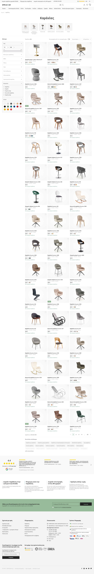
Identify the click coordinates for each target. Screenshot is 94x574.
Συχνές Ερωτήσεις (29, 531)
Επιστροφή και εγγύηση (30, 529)
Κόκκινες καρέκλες (30, 448)
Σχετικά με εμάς (5, 523)
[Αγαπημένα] (87, 4)
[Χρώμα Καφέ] (20, 103)
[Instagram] (84, 568)
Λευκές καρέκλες (29, 445)
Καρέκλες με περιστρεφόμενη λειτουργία (60, 442)
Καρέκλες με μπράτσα (31, 442)
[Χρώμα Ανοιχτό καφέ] (17, 103)
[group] (28, 464)
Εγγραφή (86, 504)
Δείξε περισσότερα (29, 451)
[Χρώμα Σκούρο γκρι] (11, 103)
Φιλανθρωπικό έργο (6, 525)
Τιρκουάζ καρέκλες (61, 445)
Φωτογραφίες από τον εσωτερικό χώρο (58, 39)
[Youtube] (87, 568)
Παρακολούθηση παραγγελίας (31, 527)
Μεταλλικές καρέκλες (76, 442)
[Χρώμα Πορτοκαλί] (8, 109)
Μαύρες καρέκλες (40, 448)
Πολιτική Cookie (36, 568)
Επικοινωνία (5, 533)
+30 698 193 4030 (53, 529)
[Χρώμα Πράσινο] (8, 106)
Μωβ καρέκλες (79, 445)
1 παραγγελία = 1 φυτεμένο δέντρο (10, 529)
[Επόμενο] (90, 434)
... (84, 434)
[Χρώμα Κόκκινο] (17, 106)
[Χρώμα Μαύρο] (5, 106)
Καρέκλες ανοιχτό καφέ (52, 448)
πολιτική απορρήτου (66, 507)
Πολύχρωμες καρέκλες (74, 448)
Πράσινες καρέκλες (50, 445)
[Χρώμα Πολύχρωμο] (11, 109)
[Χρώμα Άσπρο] (5, 103)
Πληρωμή (27, 525)
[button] (84, 5)
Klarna (26, 533)
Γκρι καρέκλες (87, 442)
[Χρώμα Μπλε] (14, 106)
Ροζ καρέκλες (84, 448)
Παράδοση (27, 523)
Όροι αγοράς (28, 568)
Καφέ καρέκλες (63, 448)
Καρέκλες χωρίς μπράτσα (43, 442)
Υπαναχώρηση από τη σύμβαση (32, 535)
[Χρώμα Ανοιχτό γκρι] (8, 103)
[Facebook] (82, 568)
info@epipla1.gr (52, 536)
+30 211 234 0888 (53, 531)
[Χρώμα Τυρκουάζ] (11, 106)
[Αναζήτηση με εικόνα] (60, 5)
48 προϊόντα (86, 39)
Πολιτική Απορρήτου (19, 568)
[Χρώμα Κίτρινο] (5, 109)
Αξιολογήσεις (5, 531)
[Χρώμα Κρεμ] (14, 103)
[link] (70, 434)
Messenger (51, 538)
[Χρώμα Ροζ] (20, 106)
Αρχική (2, 12)
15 (87, 434)
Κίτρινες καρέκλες (39, 445)
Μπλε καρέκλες (70, 445)
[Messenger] (89, 568)
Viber (50, 540)
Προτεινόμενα (75, 39)
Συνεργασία (5, 527)
